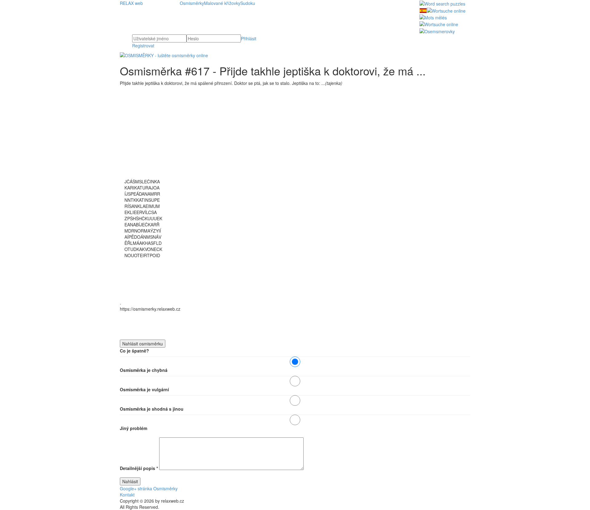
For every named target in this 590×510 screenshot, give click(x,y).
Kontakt (127, 495)
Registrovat (143, 45)
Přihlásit (248, 38)
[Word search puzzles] (442, 3)
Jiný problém (133, 428)
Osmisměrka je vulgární (144, 389)
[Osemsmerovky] (437, 30)
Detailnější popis (139, 468)
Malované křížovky (222, 3)
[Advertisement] (295, 135)
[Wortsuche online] (446, 10)
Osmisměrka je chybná (143, 370)
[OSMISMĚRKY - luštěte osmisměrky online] (164, 55)
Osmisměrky (192, 3)
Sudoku (247, 3)
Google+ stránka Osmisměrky (149, 488)
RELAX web (131, 3)
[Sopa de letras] (423, 10)
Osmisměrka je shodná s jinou (151, 409)
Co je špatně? (134, 351)
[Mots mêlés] (433, 17)
